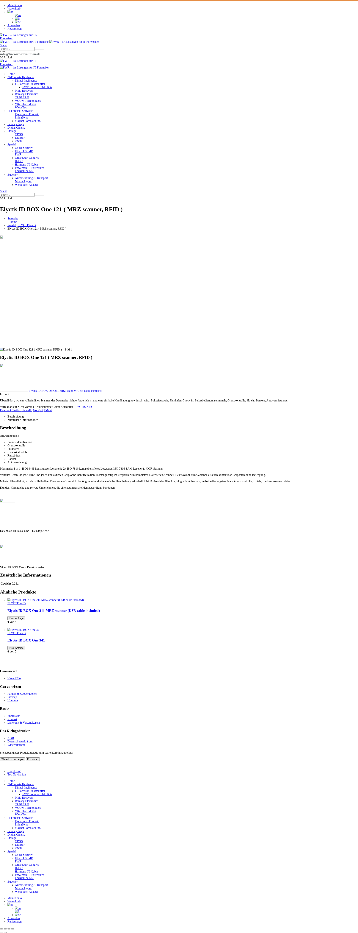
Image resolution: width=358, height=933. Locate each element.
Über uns (12, 700)
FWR (18, 154)
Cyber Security (24, 147)
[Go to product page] (182, 600)
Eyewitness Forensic (27, 114)
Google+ (38, 410)
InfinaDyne (21, 117)
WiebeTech (21, 107)
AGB (10, 738)
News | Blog (14, 678)
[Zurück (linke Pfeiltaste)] (1, 932)
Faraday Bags (15, 124)
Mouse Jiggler (23, 181)
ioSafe (18, 141)
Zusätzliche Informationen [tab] (22, 419)
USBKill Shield (24, 171)
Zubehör (12, 174)
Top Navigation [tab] (16, 774)
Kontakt (12, 719)
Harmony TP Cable (26, 164)
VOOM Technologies (28, 100)
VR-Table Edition (25, 104)
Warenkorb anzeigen (12, 759)
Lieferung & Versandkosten (23, 722)
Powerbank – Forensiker (29, 167)
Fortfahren (32, 759)
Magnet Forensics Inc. (28, 120)
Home (11, 73)
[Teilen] (8, 928)
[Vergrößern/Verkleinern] (1, 928)
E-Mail (48, 410)
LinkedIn (26, 410)
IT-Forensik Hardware (20, 77)
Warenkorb (14, 8)
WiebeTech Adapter (26, 184)
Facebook (6, 410)
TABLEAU (22, 97)
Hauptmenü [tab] (14, 771)
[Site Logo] (18, 38)
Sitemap (12, 697)
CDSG (19, 134)
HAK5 (19, 161)
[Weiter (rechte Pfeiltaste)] (5, 932)
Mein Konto (14, 5)
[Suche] (39, 49)
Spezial (11, 144)
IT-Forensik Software (20, 110)
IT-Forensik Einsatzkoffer (30, 83)
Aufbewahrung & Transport (31, 178)
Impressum (13, 715)
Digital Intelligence (26, 80)
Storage (11, 131)
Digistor (19, 137)
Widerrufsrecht (16, 744)
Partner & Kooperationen (22, 693)
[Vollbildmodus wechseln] (5, 928)
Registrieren (14, 28)
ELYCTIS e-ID (24, 151)
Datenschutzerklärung (20, 741)
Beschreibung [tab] (15, 416)
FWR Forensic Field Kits (37, 87)
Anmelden (13, 25)
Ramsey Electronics (26, 94)
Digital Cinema (16, 127)
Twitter (16, 410)
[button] (3, 45)
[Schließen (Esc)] (12, 928)
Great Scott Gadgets (27, 157)
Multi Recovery (24, 90)
